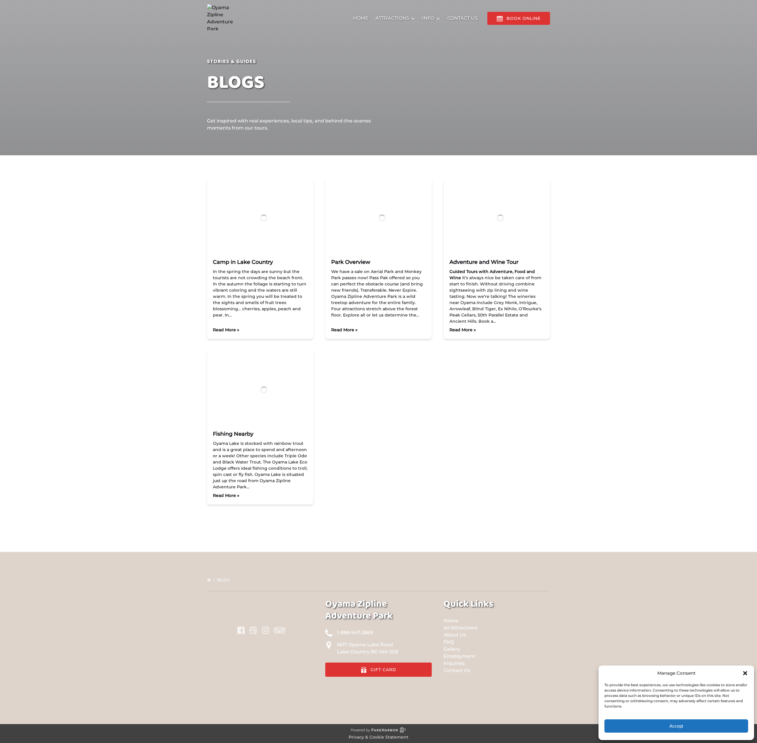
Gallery (452, 649)
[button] (745, 673)
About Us (455, 635)
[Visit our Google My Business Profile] (253, 630)
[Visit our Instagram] (265, 630)
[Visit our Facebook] (241, 630)
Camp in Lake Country (243, 262)
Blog (224, 579)
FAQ (449, 642)
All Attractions (461, 628)
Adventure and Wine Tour (483, 262)
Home (360, 18)
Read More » (226, 329)
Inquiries (454, 663)
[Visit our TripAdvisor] (279, 630)
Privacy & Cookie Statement (378, 737)
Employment (459, 656)
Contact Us (462, 18)
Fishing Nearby (233, 434)
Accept (676, 726)
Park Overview (350, 262)
